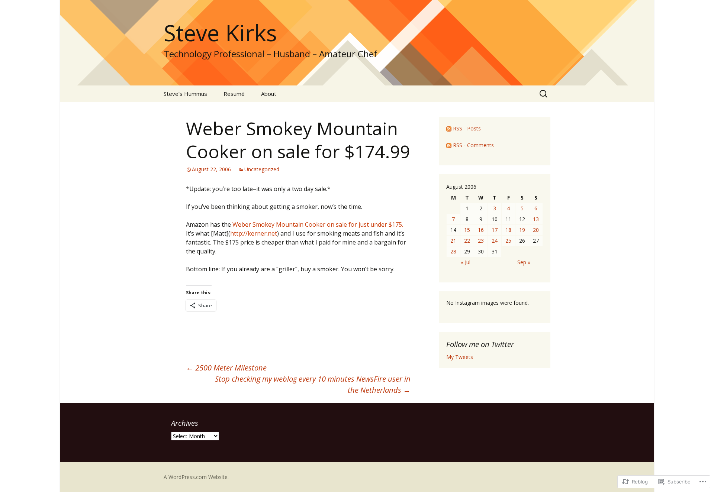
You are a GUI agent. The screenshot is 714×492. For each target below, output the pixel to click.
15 (467, 229)
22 (467, 240)
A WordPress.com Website (196, 476)
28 (453, 251)
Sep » (523, 262)
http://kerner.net (253, 233)
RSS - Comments (473, 145)
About (268, 93)
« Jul (465, 262)
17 (495, 229)
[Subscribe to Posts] (448, 128)
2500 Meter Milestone (226, 368)
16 (481, 229)
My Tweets (459, 356)
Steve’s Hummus (185, 93)
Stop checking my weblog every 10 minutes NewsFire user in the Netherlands (313, 384)
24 (495, 240)
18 (508, 229)
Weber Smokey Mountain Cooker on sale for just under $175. (317, 224)
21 (453, 240)
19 (522, 229)
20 (536, 229)
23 (481, 240)
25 (508, 240)
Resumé (234, 93)
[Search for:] (544, 94)
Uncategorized (261, 169)
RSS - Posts (467, 128)
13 (536, 219)
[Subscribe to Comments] (448, 145)
